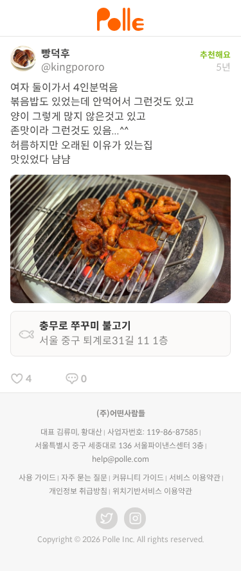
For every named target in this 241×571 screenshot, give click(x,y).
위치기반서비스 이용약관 (152, 491)
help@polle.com (120, 459)
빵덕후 (55, 53)
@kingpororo (73, 67)
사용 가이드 (37, 477)
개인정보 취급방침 (78, 491)
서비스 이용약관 (194, 477)
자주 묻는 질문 (84, 477)
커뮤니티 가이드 (138, 477)
